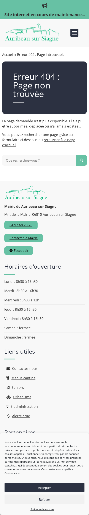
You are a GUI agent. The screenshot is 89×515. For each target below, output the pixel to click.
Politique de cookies (42, 509)
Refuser (44, 499)
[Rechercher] (81, 160)
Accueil (8, 54)
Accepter (44, 487)
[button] (74, 33)
